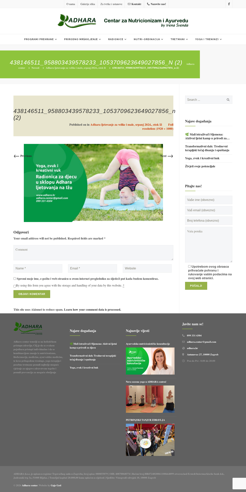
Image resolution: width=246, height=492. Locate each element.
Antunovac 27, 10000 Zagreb (202, 354)
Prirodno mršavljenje (81, 39)
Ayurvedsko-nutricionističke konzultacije (148, 343)
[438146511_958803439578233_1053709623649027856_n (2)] (93, 182)
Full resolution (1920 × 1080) (157, 126)
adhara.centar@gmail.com (201, 341)
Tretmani (177, 39)
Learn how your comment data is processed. (92, 309)
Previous (22, 156)
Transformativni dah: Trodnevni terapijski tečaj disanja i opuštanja (207, 148)
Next (166, 156)
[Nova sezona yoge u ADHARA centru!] (150, 399)
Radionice (115, 39)
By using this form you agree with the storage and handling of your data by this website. (70, 285)
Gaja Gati (56, 485)
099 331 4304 (194, 335)
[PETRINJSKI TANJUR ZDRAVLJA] (150, 440)
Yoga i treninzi (207, 39)
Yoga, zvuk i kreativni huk (202, 158)
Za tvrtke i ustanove (111, 4)
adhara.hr (192, 348)
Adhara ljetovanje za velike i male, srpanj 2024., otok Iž (126, 124)
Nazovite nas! (158, 4)
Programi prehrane (39, 39)
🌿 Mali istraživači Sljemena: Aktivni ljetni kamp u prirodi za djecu (206, 136)
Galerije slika (88, 4)
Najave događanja (198, 121)
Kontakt (136, 4)
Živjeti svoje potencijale (200, 166)
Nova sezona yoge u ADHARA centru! (146, 381)
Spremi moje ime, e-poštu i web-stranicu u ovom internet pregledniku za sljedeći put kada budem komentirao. (88, 279)
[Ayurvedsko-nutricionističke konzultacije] (150, 361)
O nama (70, 4)
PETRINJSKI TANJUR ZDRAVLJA (145, 420)
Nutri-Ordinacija (147, 39)
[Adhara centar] (123, 21)
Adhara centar (29, 485)
